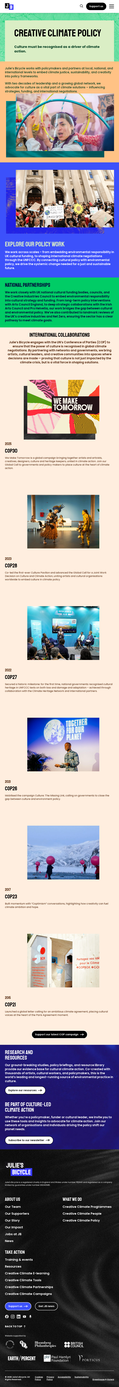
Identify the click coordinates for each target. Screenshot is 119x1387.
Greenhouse (98, 1379)
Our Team (13, 1207)
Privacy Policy (50, 1378)
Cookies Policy (39, 1378)
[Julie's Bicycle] (9, 6)
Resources (13, 1266)
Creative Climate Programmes (87, 1207)
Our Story (12, 1220)
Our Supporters (17, 1213)
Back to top (13, 1326)
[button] (81, 6)
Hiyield (110, 1379)
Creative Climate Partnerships (29, 1287)
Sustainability (82, 1377)
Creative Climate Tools (23, 1280)
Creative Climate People (82, 1213)
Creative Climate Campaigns (28, 1294)
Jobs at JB (13, 1234)
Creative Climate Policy (81, 1220)
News (9, 1241)
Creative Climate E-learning (27, 1273)
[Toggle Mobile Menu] (111, 6)
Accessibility (64, 1377)
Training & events (19, 1259)
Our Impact (14, 1227)
